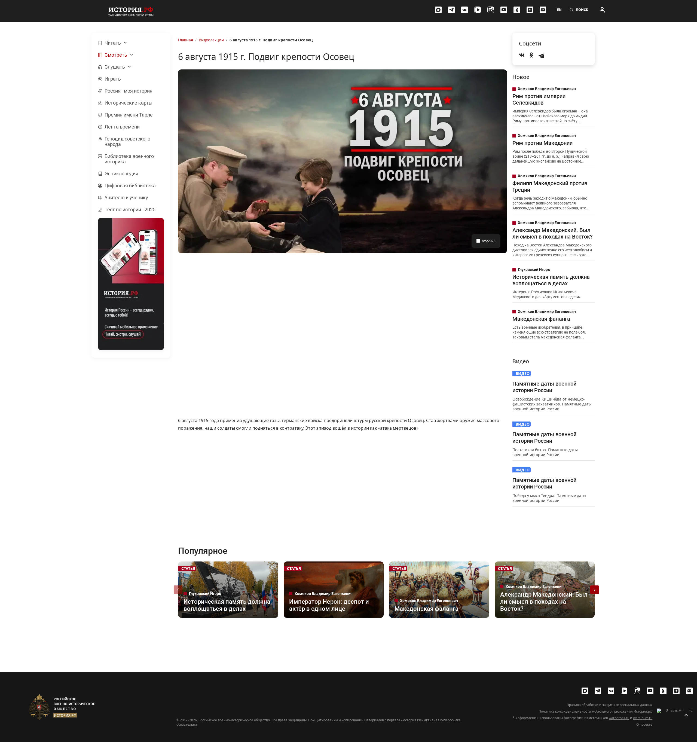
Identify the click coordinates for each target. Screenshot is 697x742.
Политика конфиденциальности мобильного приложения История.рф (595, 711)
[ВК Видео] (477, 10)
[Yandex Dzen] (530, 10)
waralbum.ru (642, 718)
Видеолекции (211, 39)
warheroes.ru (619, 718)
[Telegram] (451, 10)
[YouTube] (503, 10)
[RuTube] (490, 10)
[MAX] (438, 10)
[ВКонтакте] (464, 10)
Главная (185, 39)
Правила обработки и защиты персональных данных (609, 705)
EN (559, 10)
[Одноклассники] (516, 10)
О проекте (644, 724)
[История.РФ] (131, 11)
